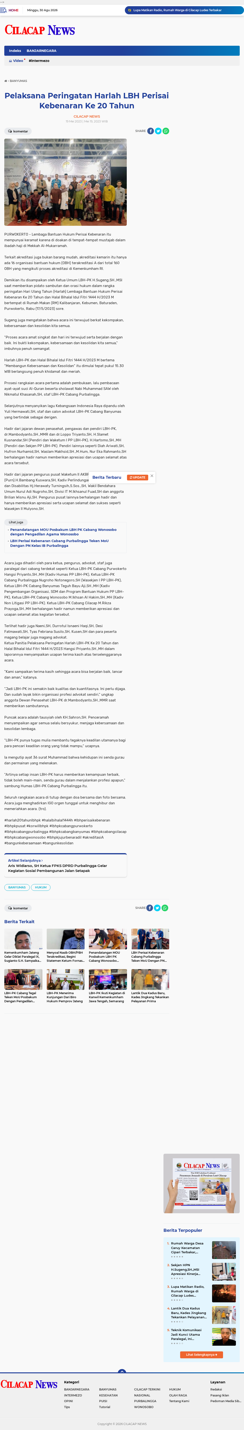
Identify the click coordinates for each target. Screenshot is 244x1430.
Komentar (20, 131)
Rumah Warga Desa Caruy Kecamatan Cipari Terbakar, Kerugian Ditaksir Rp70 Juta (187, 1247)
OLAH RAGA (178, 1395)
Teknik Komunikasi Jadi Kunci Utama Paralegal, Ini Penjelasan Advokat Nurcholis (187, 1334)
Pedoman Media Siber (226, 1401)
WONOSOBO (143, 1407)
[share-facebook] (150, 131)
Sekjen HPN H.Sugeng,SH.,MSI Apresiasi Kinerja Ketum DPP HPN (185, 1269)
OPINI (68, 1401)
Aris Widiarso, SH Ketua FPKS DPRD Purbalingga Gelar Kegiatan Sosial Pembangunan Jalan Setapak (57, 868)
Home (13, 10)
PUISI (103, 1401)
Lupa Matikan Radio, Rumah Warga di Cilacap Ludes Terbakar (177, 10)
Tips (67, 1407)
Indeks (15, 51)
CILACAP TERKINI (147, 1389)
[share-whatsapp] (166, 131)
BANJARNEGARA (41, 51)
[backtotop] (122, 1373)
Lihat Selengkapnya (200, 1354)
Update (138, 477)
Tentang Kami (179, 1401)
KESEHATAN (108, 1395)
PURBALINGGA (145, 1401)
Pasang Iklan (219, 1395)
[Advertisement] (201, 1048)
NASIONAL (142, 1395)
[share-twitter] (158, 131)
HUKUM (40, 887)
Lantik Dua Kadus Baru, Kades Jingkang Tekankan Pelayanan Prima (188, 1312)
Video (18, 61)
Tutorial (104, 1407)
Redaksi (216, 1389)
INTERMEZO (40, 61)
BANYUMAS (17, 887)
